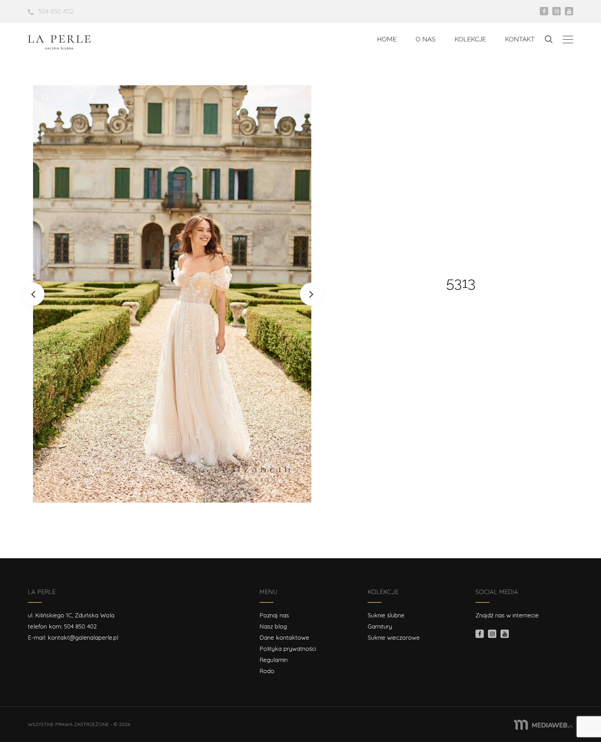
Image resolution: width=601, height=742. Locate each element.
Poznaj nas (274, 615)
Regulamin (273, 659)
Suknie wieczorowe (394, 637)
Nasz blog (273, 626)
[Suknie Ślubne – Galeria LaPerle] (59, 42)
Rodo (266, 670)
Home (386, 39)
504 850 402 (55, 11)
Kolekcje (470, 39)
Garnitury (380, 626)
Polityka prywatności (287, 648)
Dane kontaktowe (284, 637)
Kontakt (520, 39)
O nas (425, 39)
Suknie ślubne (386, 615)
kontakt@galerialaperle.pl (83, 637)
